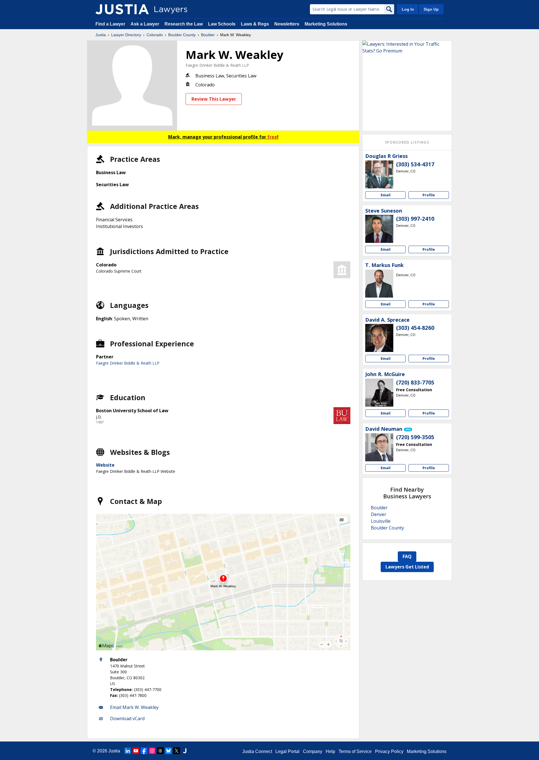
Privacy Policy (389, 751)
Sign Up (431, 9)
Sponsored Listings (407, 142)
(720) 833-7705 (415, 382)
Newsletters (286, 24)
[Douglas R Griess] (379, 174)
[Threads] (160, 750)
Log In (408, 9)
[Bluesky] (168, 750)
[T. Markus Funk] (379, 284)
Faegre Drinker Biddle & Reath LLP (217, 65)
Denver (378, 514)
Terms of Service (355, 751)
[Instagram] (152, 750)
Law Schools (222, 24)
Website (105, 465)
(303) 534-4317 (415, 164)
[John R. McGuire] (379, 393)
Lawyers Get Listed (407, 567)
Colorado (155, 35)
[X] (176, 750)
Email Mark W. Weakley (134, 707)
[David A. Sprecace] (379, 338)
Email (385, 194)
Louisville (380, 521)
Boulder (208, 35)
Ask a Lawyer (145, 24)
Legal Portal (287, 751)
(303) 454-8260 (415, 327)
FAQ (407, 556)
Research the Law (184, 24)
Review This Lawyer (213, 99)
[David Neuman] (379, 447)
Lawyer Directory (126, 35)
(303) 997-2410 (415, 218)
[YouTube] (136, 750)
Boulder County (182, 35)
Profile (428, 194)
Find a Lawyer (110, 24)
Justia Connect (257, 751)
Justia (100, 35)
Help (330, 751)
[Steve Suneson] (379, 229)
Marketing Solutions (326, 24)
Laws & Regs (255, 24)
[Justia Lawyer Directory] (122, 9)
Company (312, 751)
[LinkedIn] (127, 750)
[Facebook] (144, 750)
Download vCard (127, 718)
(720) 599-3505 (415, 437)
